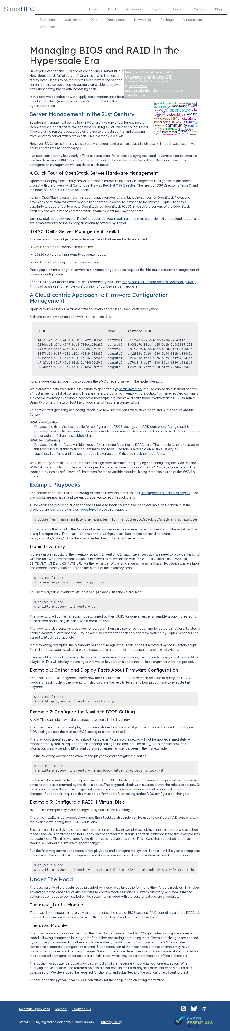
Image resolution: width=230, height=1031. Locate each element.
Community (73, 20)
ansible (138, 90)
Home (93, 9)
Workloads (48, 27)
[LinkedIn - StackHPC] (204, 1009)
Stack (19, 9)
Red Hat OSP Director (119, 185)
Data (94, 20)
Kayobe (158, 9)
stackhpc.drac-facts (49, 453)
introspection (150, 218)
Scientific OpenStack (34, 1009)
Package (167, 20)
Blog (218, 9)
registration (124, 218)
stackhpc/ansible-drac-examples (165, 493)
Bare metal (47, 20)
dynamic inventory (128, 389)
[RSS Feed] (183, 1009)
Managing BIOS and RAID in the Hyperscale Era (104, 55)
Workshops (134, 9)
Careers (200, 9)
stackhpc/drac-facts (149, 453)
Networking (142, 20)
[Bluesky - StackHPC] (193, 1009)
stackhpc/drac (82, 435)
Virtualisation (192, 20)
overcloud (133, 95)
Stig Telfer (160, 81)
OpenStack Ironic (76, 190)
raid (145, 95)
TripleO (185, 185)
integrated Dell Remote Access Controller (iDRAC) (159, 282)
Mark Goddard (141, 81)
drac (162, 90)
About (111, 9)
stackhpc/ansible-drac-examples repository (62, 509)
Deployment (116, 20)
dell (155, 90)
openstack (175, 90)
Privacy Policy (111, 1022)
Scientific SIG (81, 1009)
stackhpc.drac (157, 431)
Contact (178, 9)
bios (148, 90)
